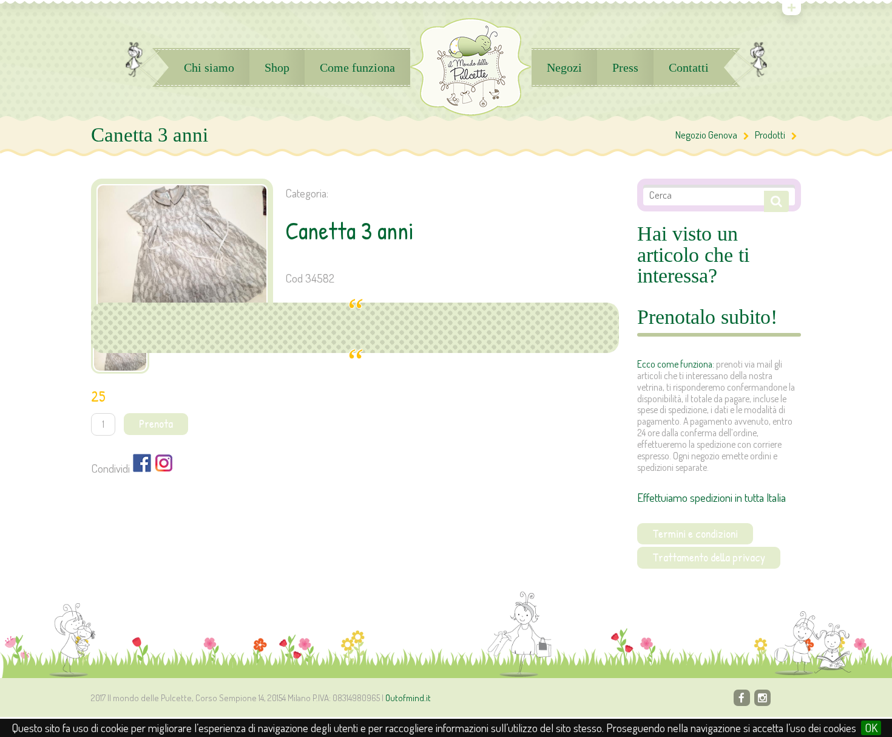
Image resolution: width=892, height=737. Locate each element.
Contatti (689, 67)
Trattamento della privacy (708, 557)
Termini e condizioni (695, 533)
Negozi (564, 67)
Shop (277, 67)
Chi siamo (209, 67)
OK (871, 728)
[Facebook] (742, 698)
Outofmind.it (408, 697)
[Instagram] (762, 698)
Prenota (156, 423)
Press (625, 67)
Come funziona (357, 67)
